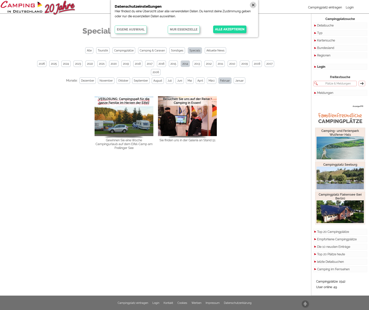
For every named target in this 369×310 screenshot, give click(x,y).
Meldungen (325, 93)
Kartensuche (326, 40)
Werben (196, 302)
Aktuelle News (215, 50)
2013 (197, 63)
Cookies (182, 302)
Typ (319, 33)
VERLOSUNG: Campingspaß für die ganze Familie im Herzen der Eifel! (124, 101)
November (106, 80)
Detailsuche (325, 25)
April (200, 80)
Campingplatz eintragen (325, 7)
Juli (170, 80)
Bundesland (325, 48)
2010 (232, 63)
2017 (149, 63)
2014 (185, 63)
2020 (114, 63)
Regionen (323, 55)
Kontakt (168, 302)
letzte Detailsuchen (330, 262)
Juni (179, 80)
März (212, 80)
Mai (190, 80)
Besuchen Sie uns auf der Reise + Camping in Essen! (187, 101)
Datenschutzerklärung (238, 302)
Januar (239, 80)
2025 (54, 63)
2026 (42, 63)
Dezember (87, 80)
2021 (102, 63)
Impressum (213, 302)
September (141, 80)
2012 (209, 63)
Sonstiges (177, 50)
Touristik (103, 50)
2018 (138, 63)
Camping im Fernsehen (333, 269)
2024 (66, 63)
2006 (156, 72)
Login (350, 7)
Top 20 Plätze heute (331, 254)
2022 (90, 63)
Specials (194, 50)
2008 (257, 63)
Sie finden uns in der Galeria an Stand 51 (187, 140)
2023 (78, 63)
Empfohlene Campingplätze (337, 239)
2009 (244, 63)
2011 (220, 63)
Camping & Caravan (152, 50)
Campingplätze (124, 50)
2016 (161, 63)
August (157, 80)
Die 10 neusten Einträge (333, 247)
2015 (173, 63)
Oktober (123, 80)
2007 (269, 63)
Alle (89, 50)
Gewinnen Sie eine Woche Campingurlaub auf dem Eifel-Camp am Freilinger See (124, 144)
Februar (225, 80)
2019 (126, 63)
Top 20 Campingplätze (333, 232)
